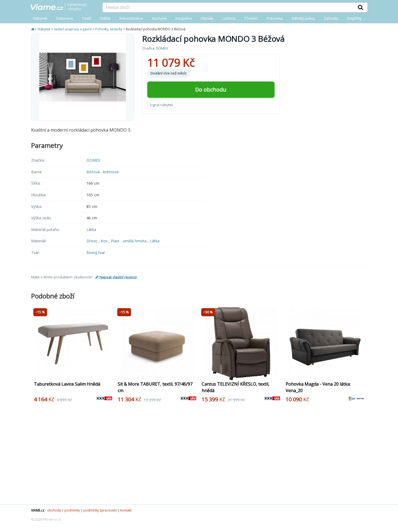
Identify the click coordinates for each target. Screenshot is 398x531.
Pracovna (274, 18)
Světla (105, 18)
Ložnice (229, 18)
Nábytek (40, 18)
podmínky (72, 510)
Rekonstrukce (131, 18)
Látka (91, 229)
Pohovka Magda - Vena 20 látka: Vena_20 (318, 387)
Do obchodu (210, 89)
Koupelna (183, 18)
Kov (105, 240)
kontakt (126, 510)
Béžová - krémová (102, 171)
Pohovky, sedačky (108, 29)
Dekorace (64, 18)
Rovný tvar (95, 252)
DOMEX (162, 48)
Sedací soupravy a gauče (73, 29)
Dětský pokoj (303, 18)
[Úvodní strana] (62, 7)
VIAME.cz (37, 510)
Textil (86, 18)
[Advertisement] (196, 456)
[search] (228, 8)
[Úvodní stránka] (33, 29)
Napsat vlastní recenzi (118, 277)
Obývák (206, 18)
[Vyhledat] (360, 7)
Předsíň (251, 18)
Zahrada (331, 18)
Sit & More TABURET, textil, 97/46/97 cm (155, 387)
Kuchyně (159, 18)
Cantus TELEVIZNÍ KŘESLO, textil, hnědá (235, 387)
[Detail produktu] (109, 373)
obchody (54, 510)
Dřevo (92, 240)
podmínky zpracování (100, 510)
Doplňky (354, 18)
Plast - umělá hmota (129, 240)
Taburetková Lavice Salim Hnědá (67, 384)
